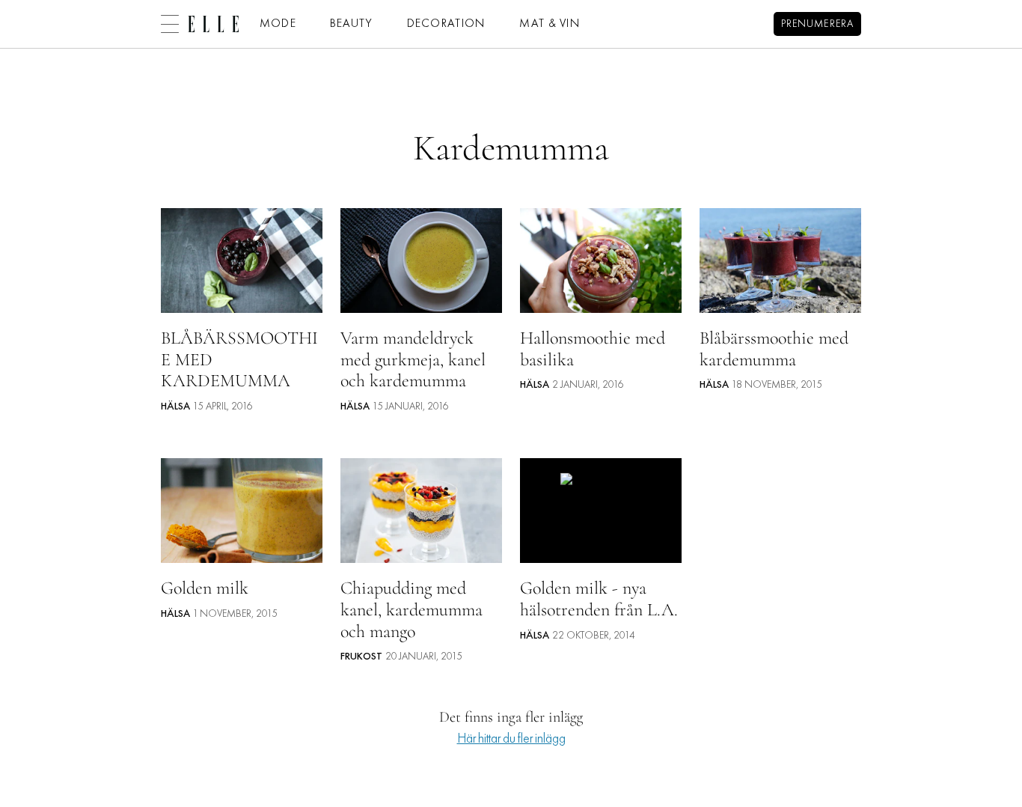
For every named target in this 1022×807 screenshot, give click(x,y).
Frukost (361, 657)
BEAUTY (351, 24)
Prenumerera (817, 24)
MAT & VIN (550, 24)
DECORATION (446, 24)
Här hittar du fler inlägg (511, 739)
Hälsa (175, 407)
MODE (278, 24)
